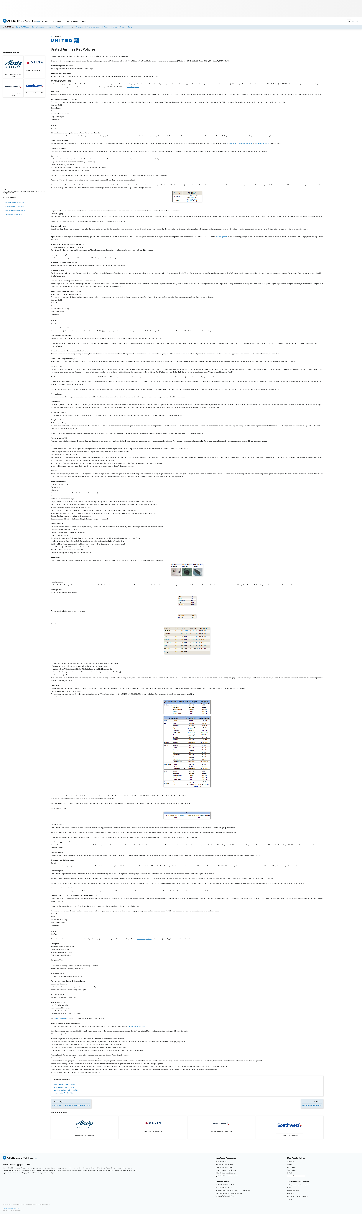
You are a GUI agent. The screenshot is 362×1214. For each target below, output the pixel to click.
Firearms (107, 27)
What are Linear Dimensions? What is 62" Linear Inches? (233, 1190)
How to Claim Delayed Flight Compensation (229, 1193)
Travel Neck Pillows (221, 1161)
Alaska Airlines (291, 1167)
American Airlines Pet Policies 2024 (15, 210)
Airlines (46, 21)
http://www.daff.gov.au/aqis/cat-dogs (239, 143)
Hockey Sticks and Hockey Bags (297, 1196)
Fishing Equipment (293, 1190)
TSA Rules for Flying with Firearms (226, 1196)
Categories (58, 21)
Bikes (289, 1187)
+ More (289, 1199)
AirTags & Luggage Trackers (224, 1164)
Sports (50, 27)
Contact (16, 1208)
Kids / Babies (61, 27)
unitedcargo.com (133, 87)
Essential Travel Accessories (224, 1167)
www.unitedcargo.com (263, 143)
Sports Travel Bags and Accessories (227, 1176)
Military (129, 27)
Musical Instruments (94, 27)
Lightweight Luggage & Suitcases (226, 1173)
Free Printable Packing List (224, 1187)
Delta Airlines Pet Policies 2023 (14, 207)
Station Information (60, 1018)
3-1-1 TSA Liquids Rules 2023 (225, 1184)
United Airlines (291, 1170)
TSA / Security (72, 21)
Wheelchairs (80, 27)
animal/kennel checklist (137, 1026)
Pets (71, 27)
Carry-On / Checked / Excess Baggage (30, 27)
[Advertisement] (181, 4)
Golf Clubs (290, 1193)
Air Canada (290, 1161)
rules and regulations (144, 939)
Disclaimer (10, 1208)
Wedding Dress (118, 27)
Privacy (5, 1208)
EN (349, 21)
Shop (84, 21)
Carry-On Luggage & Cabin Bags (226, 1170)
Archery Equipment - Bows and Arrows (299, 1185)
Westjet (289, 1164)
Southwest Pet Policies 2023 (13, 214)
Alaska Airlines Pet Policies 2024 (15, 202)
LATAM (289, 1173)
